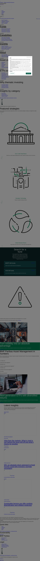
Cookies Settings (12, 73)
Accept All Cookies (28, 73)
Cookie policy (11, 71)
